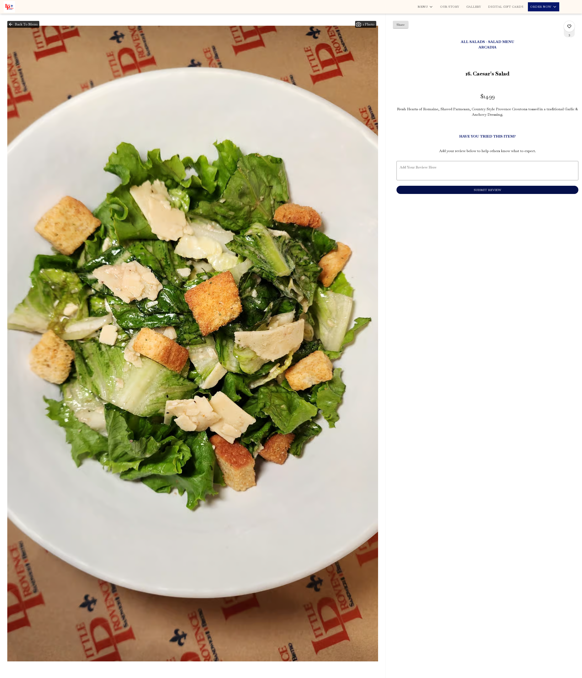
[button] (425, 6)
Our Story (449, 7)
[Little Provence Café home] (24, 7)
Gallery (473, 7)
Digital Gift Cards (506, 7)
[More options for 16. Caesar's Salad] (569, 26)
